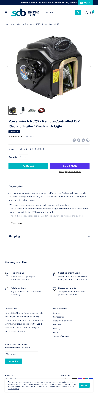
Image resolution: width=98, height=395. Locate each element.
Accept (84, 385)
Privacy (56, 328)
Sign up (87, 2)
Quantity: (12, 157)
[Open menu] (6, 12)
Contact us (58, 317)
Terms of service (61, 336)
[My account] (86, 12)
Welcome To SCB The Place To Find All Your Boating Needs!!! (49, 2)
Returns (57, 325)
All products (17, 24)
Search (56, 313)
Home (7, 24)
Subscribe (13, 361)
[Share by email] (88, 140)
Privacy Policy (13, 388)
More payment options (70, 172)
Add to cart (28, 166)
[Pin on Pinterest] (78, 140)
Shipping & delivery (62, 321)
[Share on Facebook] (74, 140)
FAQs (55, 332)
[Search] (78, 12)
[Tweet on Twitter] (83, 140)
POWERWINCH (15, 136)
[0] (91, 12)
